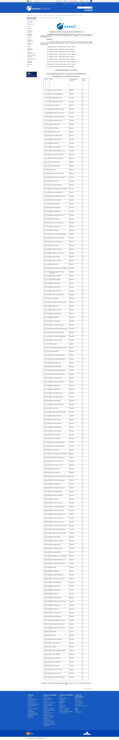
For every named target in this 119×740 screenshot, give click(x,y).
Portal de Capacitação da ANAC (65, 711)
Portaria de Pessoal (59, 15)
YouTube (85, 10)
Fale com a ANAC (78, 698)
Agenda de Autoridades (48, 717)
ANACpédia (61, 702)
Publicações (61, 699)
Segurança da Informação (49, 721)
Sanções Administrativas (49, 715)
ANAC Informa (62, 701)
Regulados (30, 696)
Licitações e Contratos (48, 705)
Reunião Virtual (78, 704)
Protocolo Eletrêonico (48, 720)
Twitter (90, 10)
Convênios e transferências (49, 702)
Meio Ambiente (31, 711)
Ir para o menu (37, 3)
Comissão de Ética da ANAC (49, 723)
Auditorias (46, 701)
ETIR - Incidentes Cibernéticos (81, 705)
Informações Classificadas (49, 708)
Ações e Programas (47, 698)
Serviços (37, 1)
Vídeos (60, 704)
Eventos (61, 696)
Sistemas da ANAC (79, 712)
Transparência (46, 718)
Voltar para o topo (88, 688)
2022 (64, 15)
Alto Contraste (73, 3)
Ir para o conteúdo (29, 3)
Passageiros (30, 698)
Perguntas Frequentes (48, 712)
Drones (29, 707)
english (86, 3)
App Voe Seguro (62, 705)
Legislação (45, 15)
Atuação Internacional (32, 702)
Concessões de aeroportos (33, 704)
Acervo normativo (51, 15)
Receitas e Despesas (48, 704)
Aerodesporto (31, 701)
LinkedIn (88, 10)
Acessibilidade (66, 3)
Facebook (86, 10)
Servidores (46, 707)
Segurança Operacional (32, 699)
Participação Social (47, 699)
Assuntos (40, 15)
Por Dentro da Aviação (64, 710)
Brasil (30, 1)
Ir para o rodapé (51, 3)
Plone (44, 738)
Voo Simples (30, 717)
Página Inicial (35, 15)
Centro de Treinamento (64, 708)
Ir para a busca (44, 3)
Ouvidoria (77, 700)
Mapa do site (80, 3)
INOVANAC (61, 707)
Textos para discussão (63, 713)
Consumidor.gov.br (79, 703)
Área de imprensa (78, 701)
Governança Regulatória (33, 708)
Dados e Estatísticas (32, 705)
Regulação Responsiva (32, 713)
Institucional (46, 696)
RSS (92, 10)
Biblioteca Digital (62, 698)
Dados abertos (47, 714)
